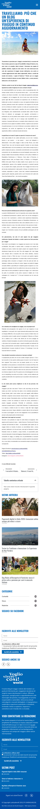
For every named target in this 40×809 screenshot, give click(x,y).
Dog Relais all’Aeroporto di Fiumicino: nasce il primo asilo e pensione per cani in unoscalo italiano (18, 580)
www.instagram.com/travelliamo (15, 455)
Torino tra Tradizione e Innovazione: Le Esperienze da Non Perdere (19, 549)
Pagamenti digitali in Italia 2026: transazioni (14, 772)
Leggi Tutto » (4, 526)
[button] (35, 480)
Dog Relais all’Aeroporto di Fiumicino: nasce (14, 786)
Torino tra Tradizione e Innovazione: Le (12, 779)
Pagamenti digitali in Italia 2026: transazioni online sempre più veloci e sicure (20, 520)
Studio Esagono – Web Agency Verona (25, 806)
